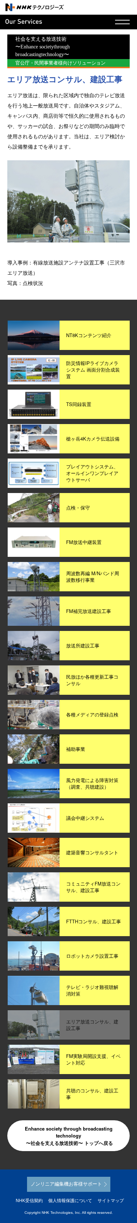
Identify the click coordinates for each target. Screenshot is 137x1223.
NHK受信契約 (29, 1200)
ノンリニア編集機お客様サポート (66, 1184)
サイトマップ (111, 1200)
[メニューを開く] (122, 22)
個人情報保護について (70, 1200)
